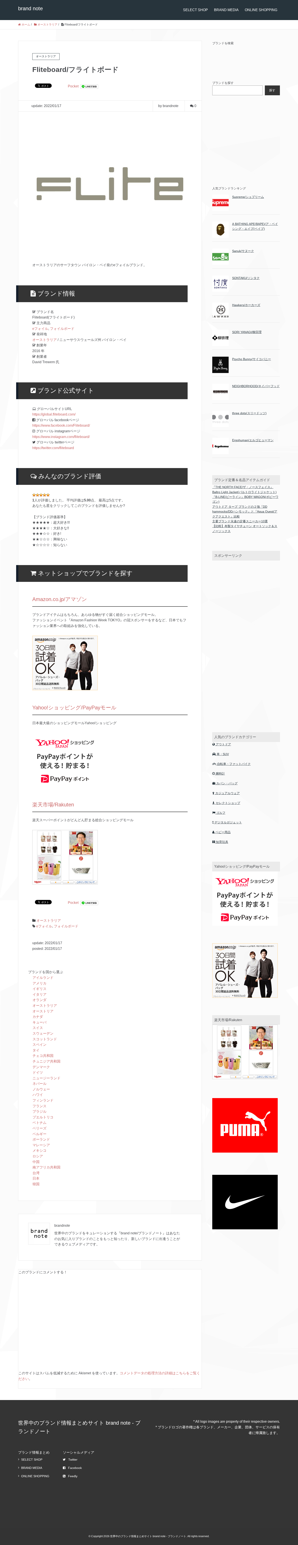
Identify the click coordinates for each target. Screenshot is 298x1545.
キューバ (39, 1022)
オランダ (39, 1000)
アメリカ (39, 983)
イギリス (39, 989)
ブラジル (39, 1111)
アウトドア (223, 744)
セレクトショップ (227, 803)
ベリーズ (39, 1128)
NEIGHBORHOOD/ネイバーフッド (256, 386)
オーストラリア (44, 340)
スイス (38, 1028)
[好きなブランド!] (41, 495)
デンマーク (41, 1067)
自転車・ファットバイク (233, 764)
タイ (36, 1050)
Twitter (72, 1459)
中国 (36, 1162)
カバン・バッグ (226, 783)
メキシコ (39, 1150)
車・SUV (222, 754)
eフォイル (40, 328)
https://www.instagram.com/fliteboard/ (61, 437)
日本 (36, 1178)
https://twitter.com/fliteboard (53, 448)
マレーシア (41, 1145)
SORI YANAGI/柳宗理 (247, 332)
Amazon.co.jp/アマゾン (59, 599)
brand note (30, 8)
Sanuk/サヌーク (243, 251)
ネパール (39, 1083)
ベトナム (39, 1122)
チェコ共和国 (43, 1056)
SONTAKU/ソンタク (246, 278)
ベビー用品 (222, 832)
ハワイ (38, 1095)
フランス (39, 1106)
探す (272, 90)
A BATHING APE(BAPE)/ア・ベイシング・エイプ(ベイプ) (255, 226)
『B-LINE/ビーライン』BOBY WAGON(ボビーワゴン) (245, 499)
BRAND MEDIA (226, 10)
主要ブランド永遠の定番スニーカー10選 (240, 521)
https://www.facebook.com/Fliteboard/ (61, 425)
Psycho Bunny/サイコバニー (251, 359)
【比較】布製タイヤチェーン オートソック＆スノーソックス (244, 528)
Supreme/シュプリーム (248, 197)
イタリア (39, 994)
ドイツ (38, 1072)
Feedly (72, 1476)
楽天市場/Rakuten (53, 804)
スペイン (39, 1044)
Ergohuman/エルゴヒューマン (253, 440)
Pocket (73, 86)
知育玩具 (221, 842)
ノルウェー (41, 1089)
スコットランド (45, 1039)
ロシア (38, 1156)
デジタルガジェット (228, 822)
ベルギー (39, 1134)
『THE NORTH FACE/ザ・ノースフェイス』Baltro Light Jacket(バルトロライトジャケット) (244, 489)
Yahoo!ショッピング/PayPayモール (74, 707)
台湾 (36, 1173)
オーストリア (43, 1011)
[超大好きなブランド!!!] (48, 495)
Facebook (75, 1468)
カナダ (38, 1017)
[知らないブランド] (34, 495)
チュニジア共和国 (46, 1061)
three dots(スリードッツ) (249, 413)
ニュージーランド (46, 1078)
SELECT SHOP (195, 10)
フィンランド (43, 1100)
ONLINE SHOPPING (261, 10)
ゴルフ (220, 812)
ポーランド (41, 1139)
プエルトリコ (43, 1117)
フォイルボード (62, 328)
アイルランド (43, 977)
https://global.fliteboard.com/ (53, 414)
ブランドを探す (223, 83)
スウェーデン (43, 1033)
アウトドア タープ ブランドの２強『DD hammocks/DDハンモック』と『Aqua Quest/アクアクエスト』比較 (244, 511)
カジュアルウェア (227, 793)
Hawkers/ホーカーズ (246, 305)
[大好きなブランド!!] (44, 495)
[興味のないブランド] (37, 495)
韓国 (36, 1184)
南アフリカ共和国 (46, 1167)
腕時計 (220, 773)
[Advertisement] (245, 140)
